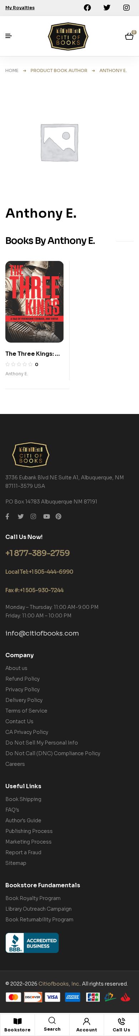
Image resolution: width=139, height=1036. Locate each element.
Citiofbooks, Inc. (59, 984)
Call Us (121, 1029)
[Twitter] (107, 8)
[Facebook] (87, 8)
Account (86, 1029)
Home (12, 70)
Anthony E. (16, 373)
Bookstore (17, 1029)
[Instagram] (126, 8)
